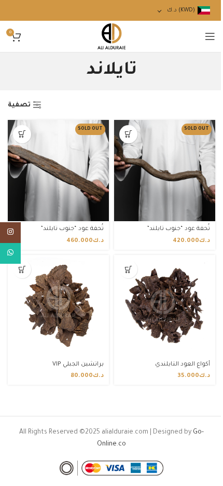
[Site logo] (111, 36)
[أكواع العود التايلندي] (164, 305)
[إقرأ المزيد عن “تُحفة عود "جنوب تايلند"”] (128, 134)
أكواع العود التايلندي (182, 364)
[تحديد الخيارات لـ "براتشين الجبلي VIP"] (22, 269)
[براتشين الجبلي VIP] (58, 305)
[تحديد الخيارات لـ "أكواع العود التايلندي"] (128, 269)
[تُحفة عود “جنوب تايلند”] (164, 170)
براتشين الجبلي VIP (78, 364)
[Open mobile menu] (210, 36)
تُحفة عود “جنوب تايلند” (178, 229)
